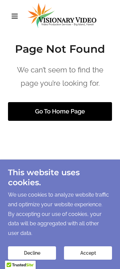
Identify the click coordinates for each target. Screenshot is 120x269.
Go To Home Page (60, 111)
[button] (16, 16)
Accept (88, 253)
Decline (32, 253)
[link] (60, 16)
